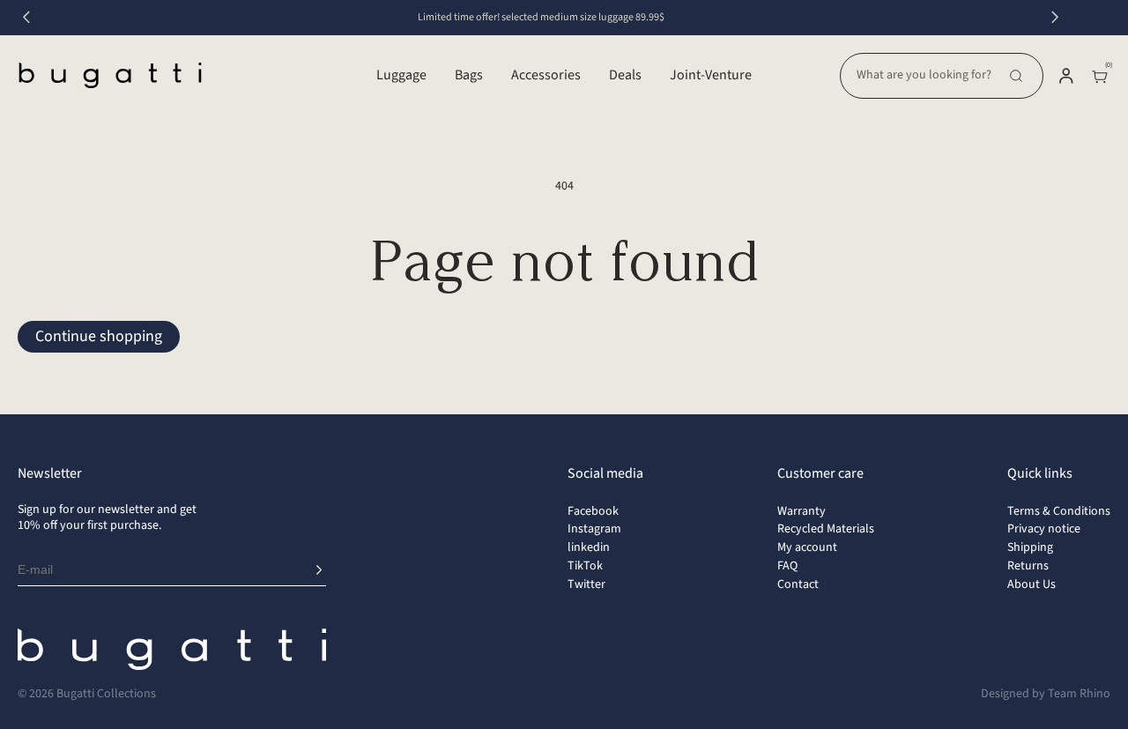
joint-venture (711, 75)
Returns (1028, 566)
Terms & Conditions (1058, 511)
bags (469, 75)
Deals (625, 75)
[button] (941, 76)
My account (807, 547)
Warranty (801, 511)
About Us (1031, 584)
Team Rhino (1079, 694)
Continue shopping (98, 336)
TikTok (585, 566)
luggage (401, 75)
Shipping (1030, 547)
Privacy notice (1043, 529)
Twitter (586, 584)
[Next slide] (1055, 17)
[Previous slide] (26, 17)
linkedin (589, 547)
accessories (546, 75)
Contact (798, 584)
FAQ (787, 566)
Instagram (594, 529)
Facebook (593, 511)
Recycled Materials (825, 529)
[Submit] (319, 570)
